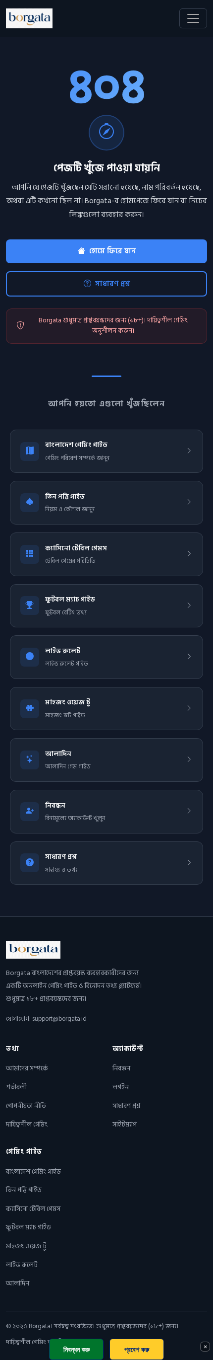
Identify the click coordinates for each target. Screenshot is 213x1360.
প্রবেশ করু (136, 1349)
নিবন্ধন (121, 1068)
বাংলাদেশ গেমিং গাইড (33, 1171)
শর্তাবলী (16, 1087)
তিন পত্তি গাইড (24, 1190)
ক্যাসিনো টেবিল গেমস (33, 1208)
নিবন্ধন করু (76, 1349)
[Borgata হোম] (29, 18)
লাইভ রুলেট (22, 1265)
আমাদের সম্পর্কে (27, 1068)
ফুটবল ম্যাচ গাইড (28, 1227)
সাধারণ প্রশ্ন (112, 284)
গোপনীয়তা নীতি (26, 1106)
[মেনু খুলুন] (193, 18)
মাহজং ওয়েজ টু (26, 1246)
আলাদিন (17, 1283)
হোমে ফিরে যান (112, 251)
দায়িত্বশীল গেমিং (27, 1124)
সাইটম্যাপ (124, 1124)
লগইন (120, 1087)
